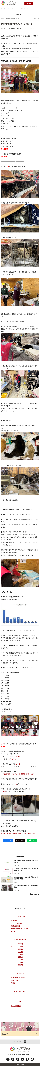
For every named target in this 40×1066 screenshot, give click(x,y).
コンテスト (20, 973)
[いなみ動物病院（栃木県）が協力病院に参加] (20, 887)
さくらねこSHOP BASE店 (6, 1033)
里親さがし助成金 (20, 991)
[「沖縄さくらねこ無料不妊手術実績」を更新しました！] (20, 871)
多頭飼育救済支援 (20, 940)
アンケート (14, 931)
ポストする (21, 840)
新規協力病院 (15, 926)
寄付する (29, 3)
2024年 (20, 949)
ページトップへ (18, 1042)
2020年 (20, 960)
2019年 (20, 962)
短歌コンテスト (16, 980)
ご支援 (15, 784)
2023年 (20, 952)
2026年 (20, 944)
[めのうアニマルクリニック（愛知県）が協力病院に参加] (20, 879)
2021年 (20, 957)
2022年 (20, 954)
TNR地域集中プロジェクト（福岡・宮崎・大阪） (18, 774)
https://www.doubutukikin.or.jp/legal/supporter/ (18, 833)
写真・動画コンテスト (18, 978)
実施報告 (14, 921)
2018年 (20, 965)
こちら (18, 764)
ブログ (20, 1002)
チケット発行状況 (17, 923)
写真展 (13, 983)
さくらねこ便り (16, 1006)
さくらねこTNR (20, 916)
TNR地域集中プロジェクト (19, 928)
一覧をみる (35, 894)
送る (33, 840)
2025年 (20, 946)
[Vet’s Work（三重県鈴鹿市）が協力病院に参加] (20, 863)
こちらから (16, 756)
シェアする (9, 840)
